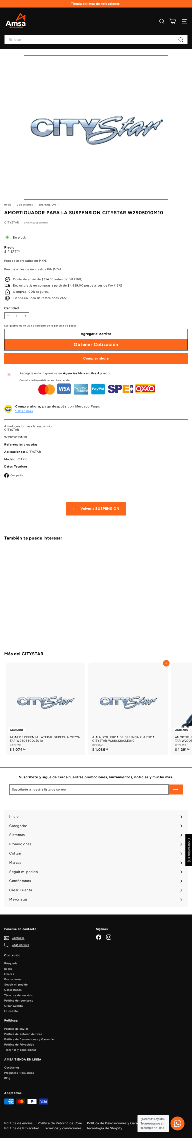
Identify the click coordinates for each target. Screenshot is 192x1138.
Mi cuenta (11, 1011)
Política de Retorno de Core (23, 1034)
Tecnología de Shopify (104, 1128)
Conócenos (11, 1067)
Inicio (8, 204)
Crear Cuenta (13, 1006)
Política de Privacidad (19, 1044)
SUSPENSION (47, 204)
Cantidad (11, 308)
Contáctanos (13, 990)
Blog (7, 1078)
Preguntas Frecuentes (19, 1072)
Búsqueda (11, 963)
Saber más (24, 411)
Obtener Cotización (35, 631)
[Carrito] (172, 21)
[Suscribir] (176, 789)
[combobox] (96, 39)
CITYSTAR (11, 222)
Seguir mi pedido (16, 984)
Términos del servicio (18, 995)
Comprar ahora (96, 358)
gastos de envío (20, 325)
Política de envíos (16, 1028)
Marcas (9, 974)
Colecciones (25, 204)
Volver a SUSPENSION (100, 508)
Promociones (13, 979)
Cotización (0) (189, 850)
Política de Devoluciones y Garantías (29, 1039)
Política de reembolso (19, 1000)
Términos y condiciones (20, 1050)
